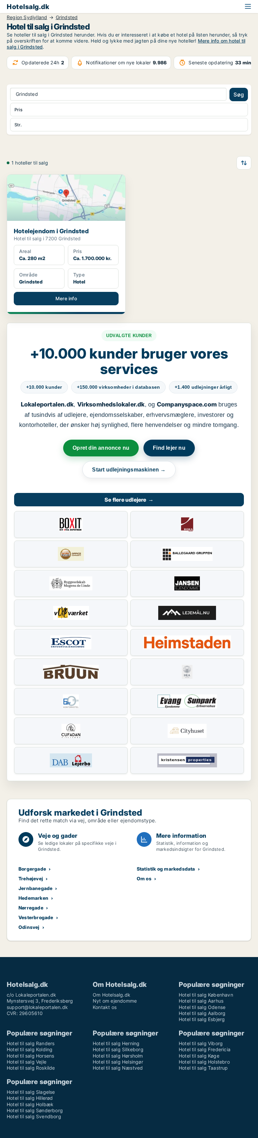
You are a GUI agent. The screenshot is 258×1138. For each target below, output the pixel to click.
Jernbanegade (35, 888)
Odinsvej (29, 927)
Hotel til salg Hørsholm (118, 1056)
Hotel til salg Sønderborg (35, 1110)
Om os (144, 878)
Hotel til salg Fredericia (204, 1049)
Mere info (66, 298)
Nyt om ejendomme (115, 1001)
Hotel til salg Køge (199, 1056)
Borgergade (32, 869)
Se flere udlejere (129, 499)
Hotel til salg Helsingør (118, 1062)
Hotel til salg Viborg (201, 1043)
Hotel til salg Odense (202, 1007)
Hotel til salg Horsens (30, 1056)
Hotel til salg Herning (116, 1043)
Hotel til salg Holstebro (204, 1062)
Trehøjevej (30, 878)
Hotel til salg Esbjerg (202, 1019)
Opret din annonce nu (101, 448)
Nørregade (30, 907)
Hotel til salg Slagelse (31, 1092)
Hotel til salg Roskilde (31, 1068)
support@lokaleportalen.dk (37, 1007)
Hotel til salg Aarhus (201, 1001)
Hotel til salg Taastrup (203, 1068)
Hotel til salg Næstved (118, 1068)
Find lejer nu (169, 448)
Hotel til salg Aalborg (202, 1013)
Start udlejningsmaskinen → (129, 469)
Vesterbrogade (35, 917)
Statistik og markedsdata (166, 869)
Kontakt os (105, 1007)
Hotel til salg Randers (30, 1043)
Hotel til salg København (206, 995)
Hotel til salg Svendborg (34, 1116)
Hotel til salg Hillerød (30, 1098)
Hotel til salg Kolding (29, 1049)
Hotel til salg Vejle (26, 1062)
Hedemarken (33, 898)
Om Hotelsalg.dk (111, 995)
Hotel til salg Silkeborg (118, 1049)
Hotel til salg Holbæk (30, 1104)
